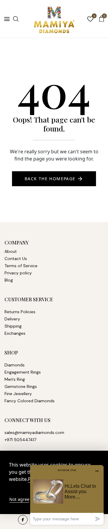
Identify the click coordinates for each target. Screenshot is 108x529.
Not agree (19, 499)
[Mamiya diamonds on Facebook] (23, 520)
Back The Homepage (50, 178)
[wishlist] (90, 20)
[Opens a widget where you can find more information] (67, 495)
